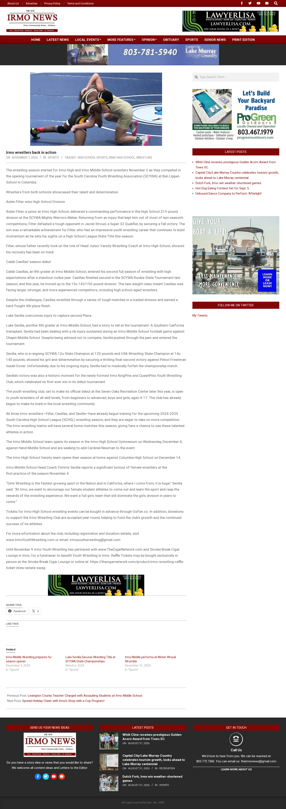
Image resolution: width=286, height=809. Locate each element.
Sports (53, 157)
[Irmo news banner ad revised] (230, 12)
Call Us (236, 750)
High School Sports (93, 157)
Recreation (167, 768)
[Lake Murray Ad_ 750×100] (143, 45)
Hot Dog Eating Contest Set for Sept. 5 (222, 188)
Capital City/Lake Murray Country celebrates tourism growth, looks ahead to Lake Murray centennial (153, 760)
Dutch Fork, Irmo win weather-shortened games (228, 183)
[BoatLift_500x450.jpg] (235, 219)
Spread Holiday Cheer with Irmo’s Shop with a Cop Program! (63, 701)
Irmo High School (122, 157)
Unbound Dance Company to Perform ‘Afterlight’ (229, 193)
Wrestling (144, 157)
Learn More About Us (236, 769)
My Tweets (199, 315)
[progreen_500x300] (235, 91)
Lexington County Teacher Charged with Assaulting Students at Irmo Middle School (85, 695)
